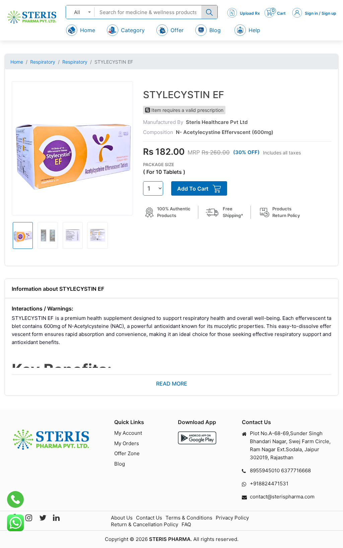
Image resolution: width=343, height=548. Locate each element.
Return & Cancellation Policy (144, 524)
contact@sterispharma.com (282, 496)
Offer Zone (127, 453)
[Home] (32, 17)
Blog (119, 464)
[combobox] (80, 11)
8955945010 (265, 470)
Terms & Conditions (188, 518)
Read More (171, 383)
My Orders (126, 443)
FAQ (186, 524)
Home (16, 62)
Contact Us (149, 518)
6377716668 (296, 470)
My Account (128, 433)
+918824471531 (269, 483)
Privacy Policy (232, 518)
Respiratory (42, 62)
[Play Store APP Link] (197, 437)
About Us (122, 518)
